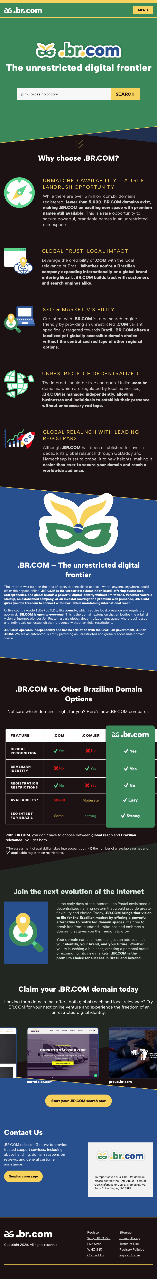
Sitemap (125, 1232)
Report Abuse (129, 1255)
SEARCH (125, 94)
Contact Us (95, 1255)
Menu (143, 10)
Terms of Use (129, 1244)
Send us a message (23, 1176)
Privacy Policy (129, 1238)
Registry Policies (131, 1249)
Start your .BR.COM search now (78, 1101)
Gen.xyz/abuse (103, 1184)
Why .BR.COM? (98, 1238)
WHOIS (92, 1249)
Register (93, 1232)
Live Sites (94, 1244)
